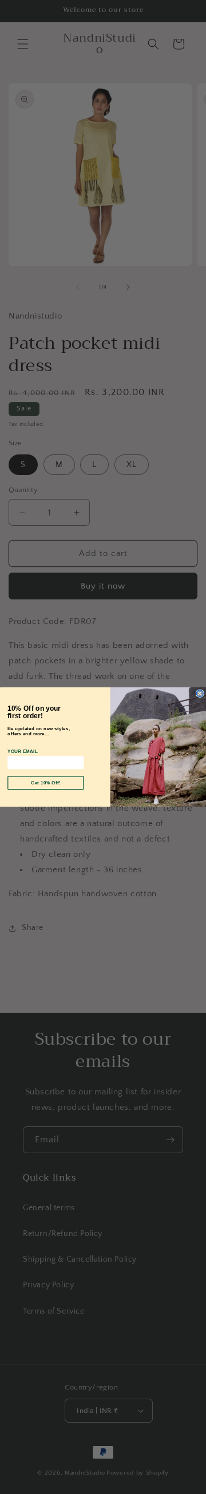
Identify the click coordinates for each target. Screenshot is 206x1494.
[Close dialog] (199, 693)
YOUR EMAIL (22, 751)
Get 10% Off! (46, 783)
